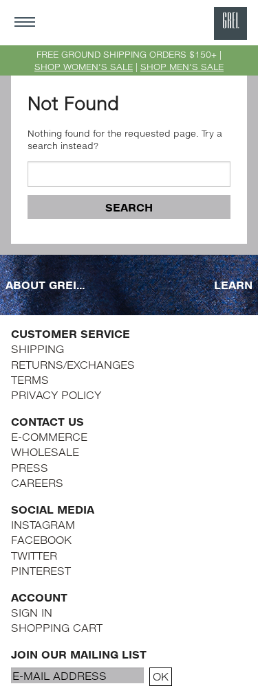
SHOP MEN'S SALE (182, 66)
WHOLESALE (45, 451)
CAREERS (37, 482)
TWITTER (34, 555)
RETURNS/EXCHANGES (73, 364)
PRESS (29, 467)
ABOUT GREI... (45, 284)
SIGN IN (31, 612)
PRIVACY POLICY (56, 394)
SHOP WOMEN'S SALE (83, 66)
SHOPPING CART (57, 627)
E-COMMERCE (49, 436)
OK (161, 676)
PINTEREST (41, 570)
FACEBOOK (41, 539)
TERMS (30, 379)
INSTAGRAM (43, 524)
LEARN (233, 284)
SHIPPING (37, 348)
